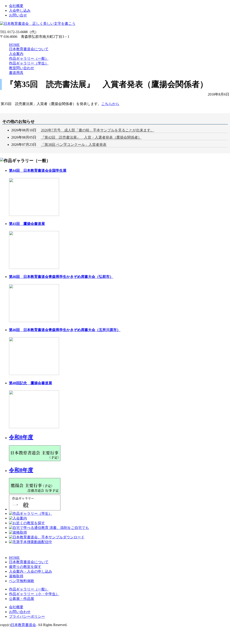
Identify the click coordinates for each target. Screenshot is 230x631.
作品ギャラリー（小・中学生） (34, 594)
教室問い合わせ (21, 68)
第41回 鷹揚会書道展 (27, 224)
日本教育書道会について (29, 49)
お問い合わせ (20, 612)
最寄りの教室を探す (25, 567)
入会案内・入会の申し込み (30, 571)
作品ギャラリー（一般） (29, 58)
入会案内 (16, 54)
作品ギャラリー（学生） (29, 63)
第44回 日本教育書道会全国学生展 (37, 170)
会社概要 (16, 6)
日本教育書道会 (23, 625)
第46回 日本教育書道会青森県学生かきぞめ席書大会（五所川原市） (64, 330)
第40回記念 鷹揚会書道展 (30, 383)
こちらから (110, 104)
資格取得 (16, 576)
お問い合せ (18, 15)
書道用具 (16, 73)
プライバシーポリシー (27, 616)
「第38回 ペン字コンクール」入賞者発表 (73, 144)
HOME (14, 45)
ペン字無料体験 (21, 581)
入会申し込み (20, 10)
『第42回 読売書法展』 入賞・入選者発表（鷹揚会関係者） (91, 137)
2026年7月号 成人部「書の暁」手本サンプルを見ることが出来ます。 (97, 130)
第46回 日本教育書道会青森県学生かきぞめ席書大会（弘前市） (61, 277)
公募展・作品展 (21, 599)
